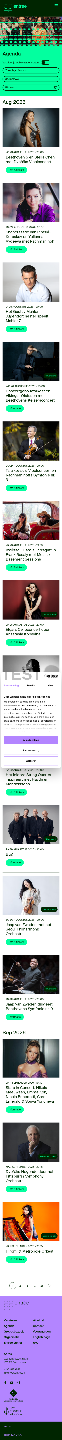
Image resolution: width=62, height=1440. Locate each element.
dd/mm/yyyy (12, 79)
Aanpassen (29, 750)
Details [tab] (31, 685)
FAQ (35, 1343)
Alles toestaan (31, 739)
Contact (38, 1326)
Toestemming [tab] (11, 685)
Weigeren (31, 760)
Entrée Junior (13, 1343)
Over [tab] (51, 685)
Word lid (38, 1320)
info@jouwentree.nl (14, 1372)
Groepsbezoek (14, 1331)
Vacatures (10, 1320)
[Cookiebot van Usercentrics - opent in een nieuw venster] (44, 677)
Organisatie (12, 1337)
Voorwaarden (42, 1331)
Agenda (9, 1326)
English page (41, 1337)
